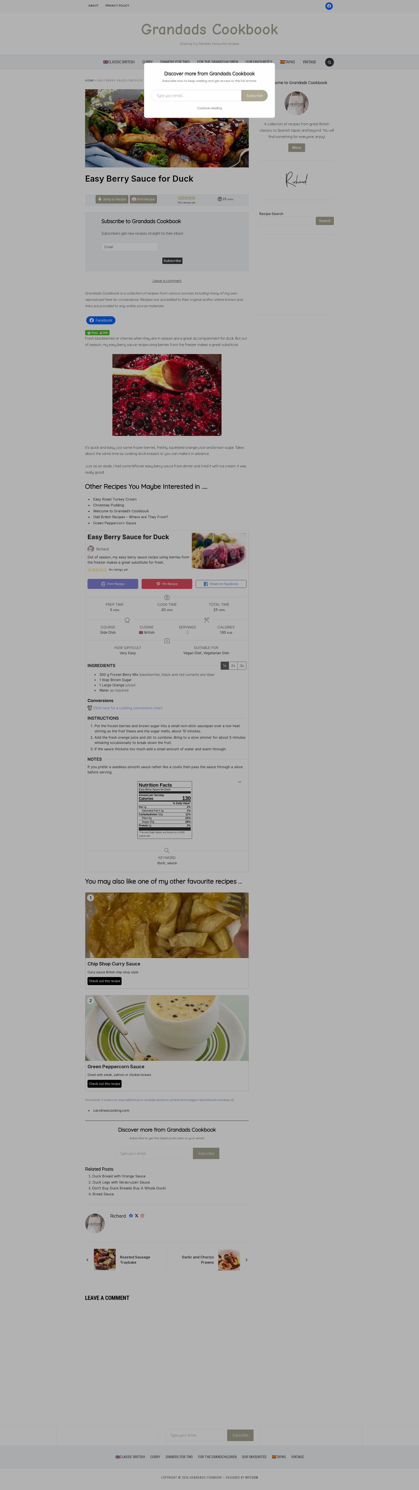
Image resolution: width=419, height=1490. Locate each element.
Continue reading (209, 108)
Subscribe (255, 95)
